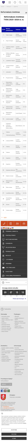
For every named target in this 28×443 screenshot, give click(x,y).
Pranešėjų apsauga (19, 359)
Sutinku (14, 438)
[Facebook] (2, 391)
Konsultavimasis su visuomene (19, 354)
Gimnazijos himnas (6, 324)
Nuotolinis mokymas (11, 239)
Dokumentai (9, 243)
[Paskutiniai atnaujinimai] (15, 2)
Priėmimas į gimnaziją (12, 231)
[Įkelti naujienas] (9, 2)
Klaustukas (9, 271)
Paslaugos (8, 6)
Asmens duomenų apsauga (21, 351)
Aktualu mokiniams (19, 364)
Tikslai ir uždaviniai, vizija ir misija (7, 320)
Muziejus (8, 255)
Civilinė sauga (18, 371)
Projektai (3, 354)
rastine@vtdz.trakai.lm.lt (8, 407)
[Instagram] (5, 391)
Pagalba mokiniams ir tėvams (19, 319)
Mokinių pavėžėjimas (19, 327)
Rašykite (4, 384)
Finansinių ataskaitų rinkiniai (8, 351)
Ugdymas (15, 6)
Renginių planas (10, 251)
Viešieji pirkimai (5, 356)
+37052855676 (5, 406)
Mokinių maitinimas (19, 321)
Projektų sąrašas (5, 357)
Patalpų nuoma (18, 326)
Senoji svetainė (5, 331)
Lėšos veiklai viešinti (6, 352)
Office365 (17, 316)
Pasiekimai (8, 263)
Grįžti (5, 217)
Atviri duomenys (18, 374)
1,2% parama (9, 259)
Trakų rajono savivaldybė (15, 397)
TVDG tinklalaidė (10, 267)
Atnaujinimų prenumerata (13, 275)
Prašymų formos (10, 235)
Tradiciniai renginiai (6, 326)
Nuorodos (17, 348)
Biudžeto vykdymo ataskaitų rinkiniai (8, 348)
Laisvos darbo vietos (19, 349)
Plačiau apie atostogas (18, 298)
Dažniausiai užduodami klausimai (20, 357)
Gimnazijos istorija (6, 316)
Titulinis (2, 6)
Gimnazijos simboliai (6, 329)
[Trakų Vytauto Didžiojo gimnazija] (3, 2)
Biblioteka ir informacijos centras (20, 323)
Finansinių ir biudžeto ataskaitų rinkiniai (6, 360)
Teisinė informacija (19, 372)
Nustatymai (14, 430)
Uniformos (17, 366)
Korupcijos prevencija (19, 369)
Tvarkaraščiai (7, 309)
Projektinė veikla (11, 247)
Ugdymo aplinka (5, 318)
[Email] (8, 391)
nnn (15, 367)
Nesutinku (14, 434)
